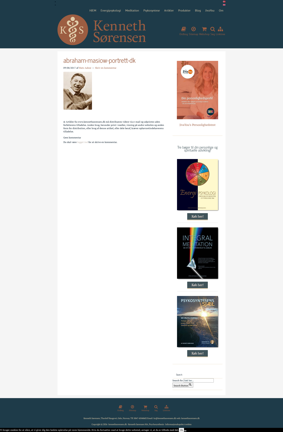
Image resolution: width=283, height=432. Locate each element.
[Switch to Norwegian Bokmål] (224, 1)
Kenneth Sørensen (101, 29)
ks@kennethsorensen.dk (165, 418)
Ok (181, 430)
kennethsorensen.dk (190, 418)
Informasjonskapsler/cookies (178, 424)
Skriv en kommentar (105, 67)
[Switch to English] (224, 4)
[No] (185, 430)
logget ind (82, 142)
